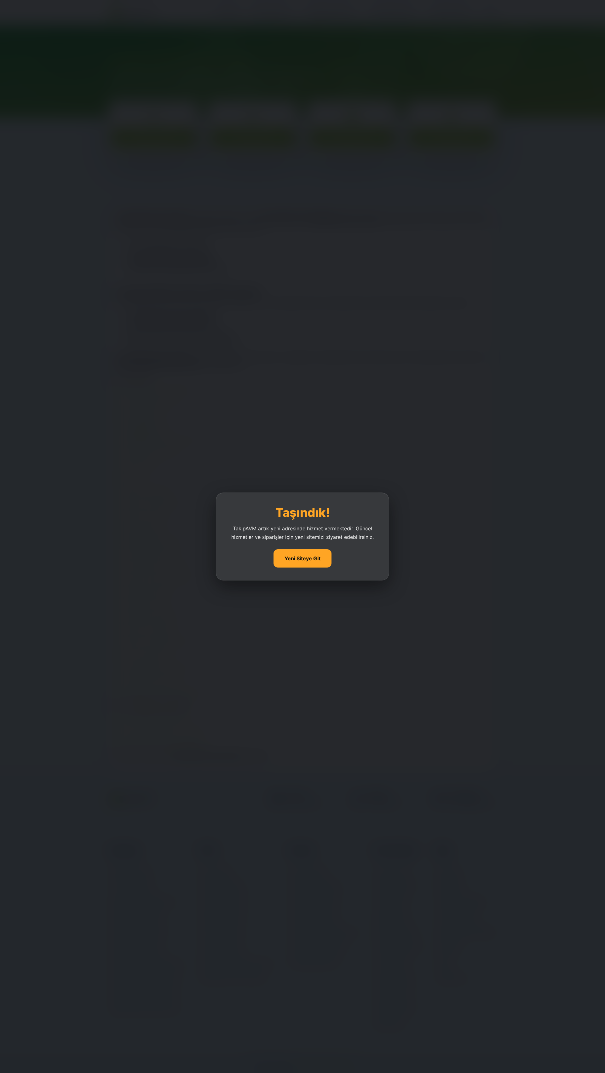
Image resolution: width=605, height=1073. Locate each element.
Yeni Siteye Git (302, 558)
